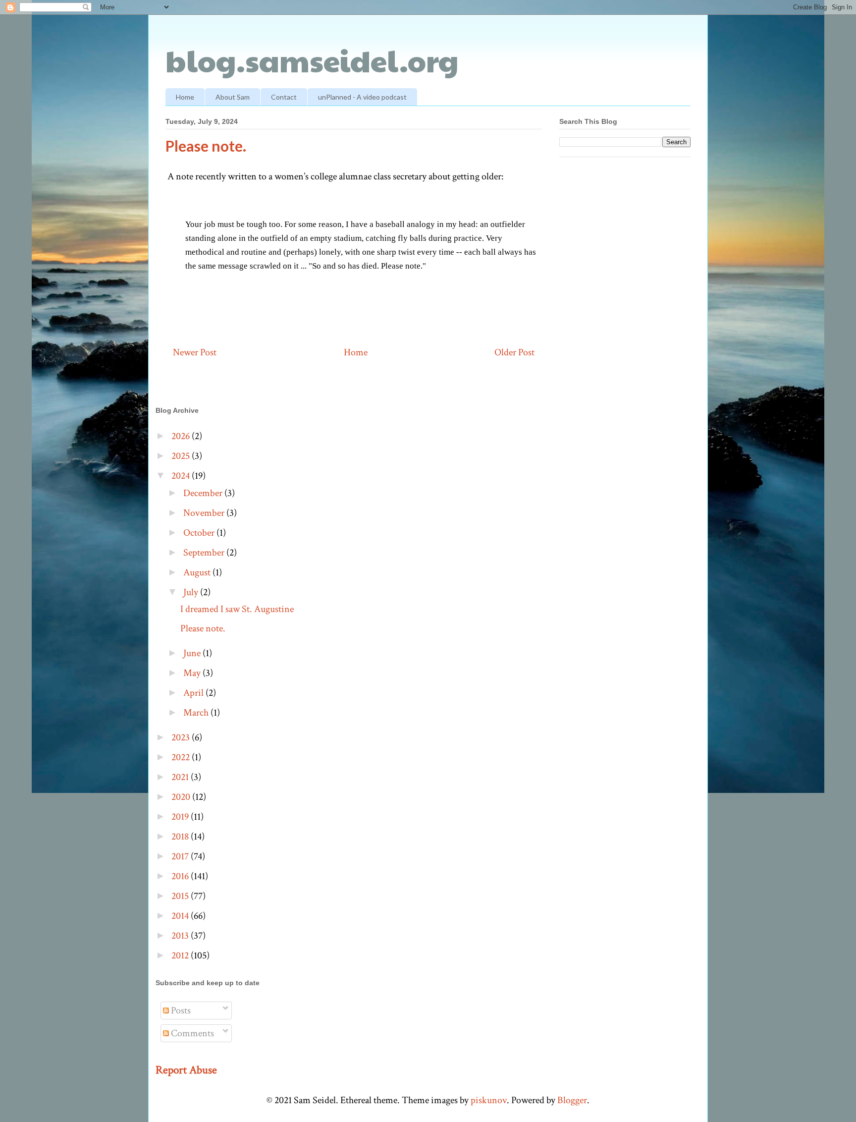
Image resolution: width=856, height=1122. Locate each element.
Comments (191, 1033)
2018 (181, 836)
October (199, 532)
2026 (181, 436)
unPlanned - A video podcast (362, 97)
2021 (181, 777)
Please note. (202, 628)
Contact (284, 97)
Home (185, 97)
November (204, 512)
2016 (181, 876)
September (204, 552)
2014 (181, 915)
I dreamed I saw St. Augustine (237, 609)
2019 (181, 816)
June (193, 653)
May (193, 673)
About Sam (232, 97)
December (203, 493)
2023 (181, 737)
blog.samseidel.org (312, 60)
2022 (181, 757)
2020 (181, 796)
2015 (181, 896)
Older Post (514, 352)
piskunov (489, 1100)
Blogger (572, 1100)
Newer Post (194, 352)
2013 (181, 935)
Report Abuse (186, 1070)
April (194, 692)
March (197, 712)
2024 (181, 475)
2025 (181, 455)
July (191, 592)
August (198, 572)
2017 (181, 856)
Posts (180, 1010)
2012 (181, 955)
